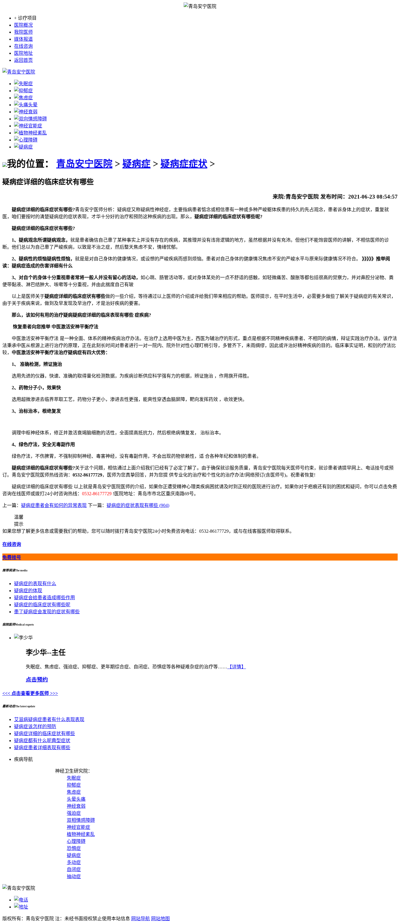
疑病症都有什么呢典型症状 (42, 740)
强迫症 (74, 813)
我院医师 (23, 32)
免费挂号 (11, 557)
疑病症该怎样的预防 (35, 726)
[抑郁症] (23, 90)
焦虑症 (74, 792)
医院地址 (23, 53)
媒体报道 (23, 39)
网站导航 (140, 918)
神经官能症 (78, 827)
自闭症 (74, 869)
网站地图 (160, 918)
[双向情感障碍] (30, 118)
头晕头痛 (76, 799)
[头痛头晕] (25, 104)
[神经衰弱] (25, 111)
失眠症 (74, 778)
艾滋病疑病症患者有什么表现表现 (49, 719)
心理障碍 (76, 841)
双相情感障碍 (81, 820)
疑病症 (136, 163)
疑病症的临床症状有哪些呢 (42, 604)
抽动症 (74, 876)
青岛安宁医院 (84, 163)
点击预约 (37, 680)
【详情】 (236, 666)
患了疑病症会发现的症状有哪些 (47, 611)
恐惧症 (74, 848)
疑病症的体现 (28, 590)
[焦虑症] (23, 97)
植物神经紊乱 (81, 834)
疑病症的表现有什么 (35, 583)
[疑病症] (23, 146)
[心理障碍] (25, 139)
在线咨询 (23, 46)
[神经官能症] (28, 125)
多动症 (74, 862)
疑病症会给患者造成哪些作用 (44, 597)
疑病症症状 (183, 163)
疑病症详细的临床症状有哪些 (44, 733)
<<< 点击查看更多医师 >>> (30, 693)
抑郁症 (74, 785)
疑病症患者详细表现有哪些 (42, 747)
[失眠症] (23, 83)
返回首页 (23, 60)
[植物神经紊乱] (30, 132)
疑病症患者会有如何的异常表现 (54, 505)
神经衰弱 (76, 806)
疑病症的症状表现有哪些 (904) (138, 505)
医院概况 (23, 25)
